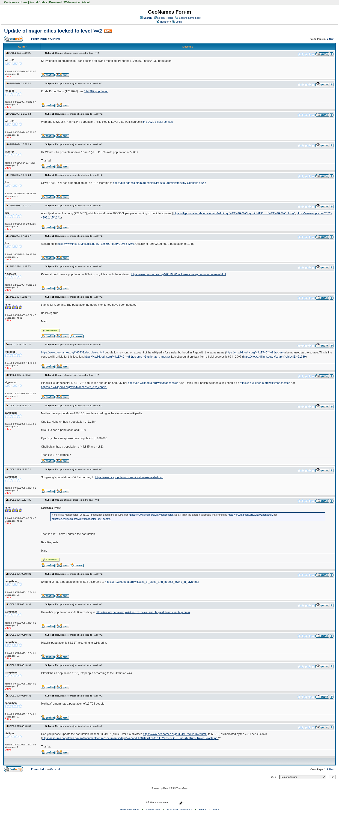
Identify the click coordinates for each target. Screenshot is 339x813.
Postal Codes (38, 2)
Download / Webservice (64, 2)
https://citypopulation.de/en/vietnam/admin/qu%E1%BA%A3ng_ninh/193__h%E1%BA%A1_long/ (233, 213)
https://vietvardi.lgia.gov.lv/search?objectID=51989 (274, 356)
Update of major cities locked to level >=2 (53, 31)
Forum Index (39, 38)
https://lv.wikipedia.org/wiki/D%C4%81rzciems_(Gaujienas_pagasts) (127, 356)
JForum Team (182, 788)
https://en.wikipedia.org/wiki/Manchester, (265, 383)
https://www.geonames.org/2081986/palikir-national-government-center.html (178, 274)
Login (178, 21)
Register (164, 21)
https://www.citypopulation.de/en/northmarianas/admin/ (129, 477)
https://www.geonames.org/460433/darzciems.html (72, 352)
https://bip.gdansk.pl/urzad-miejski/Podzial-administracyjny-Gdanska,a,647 (159, 183)
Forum (202, 809)
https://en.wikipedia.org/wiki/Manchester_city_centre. (74, 387)
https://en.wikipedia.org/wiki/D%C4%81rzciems (255, 352)
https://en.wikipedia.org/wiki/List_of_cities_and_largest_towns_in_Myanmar (152, 581)
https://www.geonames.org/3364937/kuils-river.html (175, 734)
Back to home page (190, 17)
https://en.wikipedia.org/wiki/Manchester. (153, 383)
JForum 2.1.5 (168, 788)
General (55, 38)
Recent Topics (165, 17)
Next (331, 39)
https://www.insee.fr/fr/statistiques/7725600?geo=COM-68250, (96, 243)
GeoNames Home (15, 2)
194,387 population (96, 91)
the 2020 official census (158, 121)
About (86, 2)
